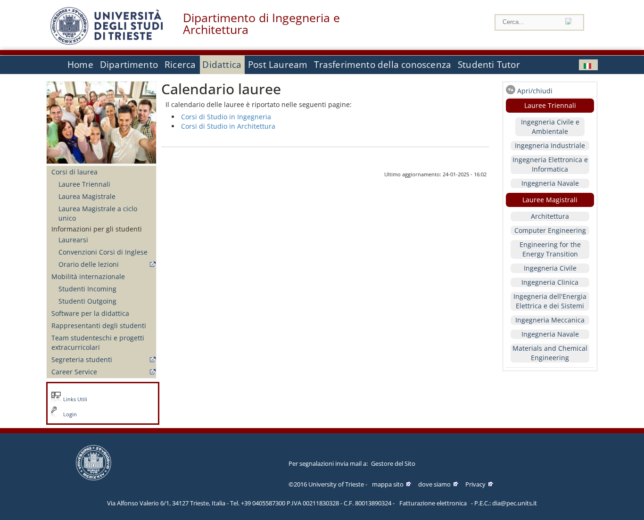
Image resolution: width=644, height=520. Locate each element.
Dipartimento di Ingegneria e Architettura (261, 23)
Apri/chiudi (535, 90)
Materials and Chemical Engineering (549, 353)
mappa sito (388, 484)
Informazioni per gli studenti (96, 228)
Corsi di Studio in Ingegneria (226, 116)
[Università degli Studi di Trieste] (106, 42)
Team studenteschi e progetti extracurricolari (97, 342)
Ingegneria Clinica (549, 282)
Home (80, 64)
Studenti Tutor (489, 64)
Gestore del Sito (393, 463)
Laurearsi (73, 239)
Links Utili (75, 399)
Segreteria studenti (81, 359)
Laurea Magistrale (87, 196)
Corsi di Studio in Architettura (228, 126)
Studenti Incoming (87, 288)
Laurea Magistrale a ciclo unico (97, 213)
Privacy (475, 484)
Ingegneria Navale (550, 183)
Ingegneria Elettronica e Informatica (550, 164)
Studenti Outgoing (87, 301)
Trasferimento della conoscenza (382, 64)
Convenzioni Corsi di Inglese (103, 252)
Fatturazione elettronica (433, 503)
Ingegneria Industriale (550, 145)
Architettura (550, 216)
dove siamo (434, 484)
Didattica (221, 64)
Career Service (74, 371)
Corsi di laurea (74, 171)
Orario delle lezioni (88, 264)
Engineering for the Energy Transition (550, 249)
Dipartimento (129, 64)
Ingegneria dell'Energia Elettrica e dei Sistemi (549, 301)
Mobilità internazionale (88, 276)
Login (70, 414)
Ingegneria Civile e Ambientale (550, 126)
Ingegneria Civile (550, 268)
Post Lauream (277, 64)
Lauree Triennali (84, 184)
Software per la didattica (90, 313)
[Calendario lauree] (588, 64)
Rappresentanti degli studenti (98, 325)
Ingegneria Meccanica (550, 319)
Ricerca (180, 64)
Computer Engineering (550, 230)
